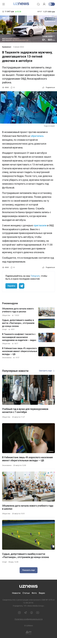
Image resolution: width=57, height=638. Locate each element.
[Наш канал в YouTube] (37, 612)
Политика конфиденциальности (29, 619)
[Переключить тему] (52, 4)
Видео (42, 593)
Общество (6, 417)
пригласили (40, 225)
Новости (16, 593)
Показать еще (28, 570)
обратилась (37, 136)
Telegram (35, 276)
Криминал (6, 47)
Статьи (26, 593)
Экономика (6, 465)
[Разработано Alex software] (28, 632)
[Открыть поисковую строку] (38, 4)
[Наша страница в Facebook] (31, 612)
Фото (34, 593)
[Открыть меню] (3, 4)
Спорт (4, 562)
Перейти (11, 286)
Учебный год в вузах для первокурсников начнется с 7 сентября (25, 410)
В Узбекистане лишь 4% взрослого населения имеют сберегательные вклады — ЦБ (27, 459)
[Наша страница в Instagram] (19, 612)
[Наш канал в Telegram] (25, 612)
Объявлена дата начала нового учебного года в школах (27, 507)
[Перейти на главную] (21, 3)
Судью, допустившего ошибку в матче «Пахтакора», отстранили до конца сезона (25, 555)
